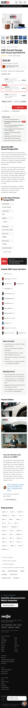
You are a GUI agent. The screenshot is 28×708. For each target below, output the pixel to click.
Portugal (3, 700)
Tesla (16, 643)
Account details (4, 687)
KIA (15, 647)
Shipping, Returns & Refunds (8, 661)
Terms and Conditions (6, 669)
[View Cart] (20, 2)
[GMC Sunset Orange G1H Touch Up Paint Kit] (14, 22)
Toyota (2, 638)
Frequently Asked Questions (7, 659)
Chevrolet (17, 645)
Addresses (3, 685)
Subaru (3, 651)
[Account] (16, 2)
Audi (16, 641)
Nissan (2, 649)
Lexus (16, 651)
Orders (2, 683)
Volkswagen (4, 640)
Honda (2, 643)
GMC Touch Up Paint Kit (12, 47)
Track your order (5, 689)
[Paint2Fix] (5, 2)
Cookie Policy (4, 673)
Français (3, 698)
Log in (2, 679)
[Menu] (25, 2)
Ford (16, 640)
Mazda (2, 647)
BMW (16, 638)
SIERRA (5, 222)
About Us (3, 657)
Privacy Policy (4, 671)
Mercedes (3, 641)
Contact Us (3, 663)
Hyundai (3, 645)
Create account (4, 681)
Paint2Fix (3, 47)
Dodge (16, 649)
